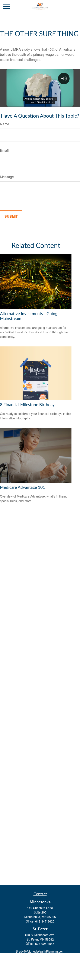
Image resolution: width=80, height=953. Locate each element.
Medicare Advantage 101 (22, 488)
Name (4, 123)
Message (7, 176)
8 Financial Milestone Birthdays (28, 405)
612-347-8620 (44, 921)
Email (4, 150)
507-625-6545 (44, 943)
